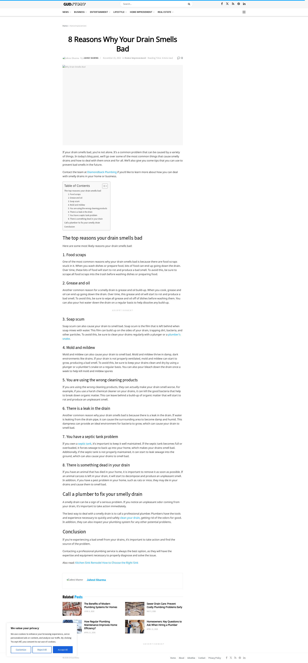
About (181, 658)
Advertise (191, 658)
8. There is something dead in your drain (85, 218)
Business (79, 11)
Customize (21, 649)
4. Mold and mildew (76, 205)
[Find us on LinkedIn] (244, 4)
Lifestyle (118, 11)
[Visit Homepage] (75, 4)
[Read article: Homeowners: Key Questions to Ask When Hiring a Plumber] (134, 627)
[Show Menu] (244, 12)
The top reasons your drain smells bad (82, 190)
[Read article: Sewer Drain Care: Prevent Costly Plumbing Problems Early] (134, 609)
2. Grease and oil (75, 197)
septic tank (84, 443)
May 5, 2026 (151, 611)
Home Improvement (141, 11)
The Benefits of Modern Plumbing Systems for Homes (100, 605)
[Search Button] (189, 4)
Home (65, 26)
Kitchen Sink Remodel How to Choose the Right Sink (106, 562)
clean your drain (130, 518)
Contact (201, 658)
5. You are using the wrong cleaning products (87, 208)
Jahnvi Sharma (90, 58)
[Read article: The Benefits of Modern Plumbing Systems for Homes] (72, 609)
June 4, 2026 (89, 611)
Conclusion (69, 226)
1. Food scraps (74, 194)
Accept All (63, 649)
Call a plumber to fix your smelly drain (82, 222)
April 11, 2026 (89, 632)
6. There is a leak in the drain (80, 212)
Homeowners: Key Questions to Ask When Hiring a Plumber (164, 623)
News (66, 11)
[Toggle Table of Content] (103, 186)
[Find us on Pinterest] (238, 4)
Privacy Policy (215, 658)
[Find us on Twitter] (227, 4)
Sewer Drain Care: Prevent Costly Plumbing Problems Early (164, 605)
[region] (41, 640)
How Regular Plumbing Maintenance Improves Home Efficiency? (100, 625)
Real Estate (164, 11)
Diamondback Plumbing (102, 172)
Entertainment (99, 11)
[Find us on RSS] (233, 4)
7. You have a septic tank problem (82, 215)
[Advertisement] (217, 48)
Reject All (42, 649)
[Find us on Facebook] (222, 4)
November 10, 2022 (112, 58)
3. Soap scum (74, 201)
